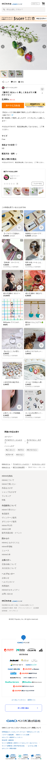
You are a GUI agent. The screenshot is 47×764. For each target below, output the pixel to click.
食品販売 (5, 514)
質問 (14, 82)
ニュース (5, 550)
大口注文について (9, 568)
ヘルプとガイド (8, 582)
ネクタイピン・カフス (34, 441)
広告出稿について (9, 564)
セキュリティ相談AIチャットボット (12, 737)
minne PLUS (7, 525)
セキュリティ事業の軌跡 (9, 748)
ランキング (6, 496)
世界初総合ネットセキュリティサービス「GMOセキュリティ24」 (21, 732)
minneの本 (6, 554)
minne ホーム (6, 464)
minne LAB (6, 529)
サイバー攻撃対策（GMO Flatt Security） (13, 746)
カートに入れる (13, 105)
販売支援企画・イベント (12, 533)
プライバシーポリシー (25, 608)
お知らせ (5, 578)
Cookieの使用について (27, 605)
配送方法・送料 (8, 154)
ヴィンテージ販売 (9, 518)
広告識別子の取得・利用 (9, 608)
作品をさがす (7, 488)
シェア (6, 82)
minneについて (8, 480)
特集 (3, 500)
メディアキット (13, 611)
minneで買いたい (9, 484)
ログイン (35, 3)
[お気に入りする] (42, 89)
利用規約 (5, 586)
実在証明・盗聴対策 (8, 740)
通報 (22, 82)
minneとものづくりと (11, 543)
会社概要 (36, 608)
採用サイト (32, 700)
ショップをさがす (9, 492)
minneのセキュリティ (11, 590)
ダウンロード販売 (9, 522)
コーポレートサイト (18, 700)
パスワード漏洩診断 (8, 735)
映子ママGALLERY (11, 87)
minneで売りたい (9, 510)
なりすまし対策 (32, 746)
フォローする (37, 183)
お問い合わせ (7, 594)
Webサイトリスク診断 (22, 735)
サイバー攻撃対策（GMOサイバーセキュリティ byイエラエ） (20, 743)
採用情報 (4, 611)
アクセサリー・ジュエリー (13, 441)
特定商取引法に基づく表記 (10, 605)
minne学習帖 (7, 547)
